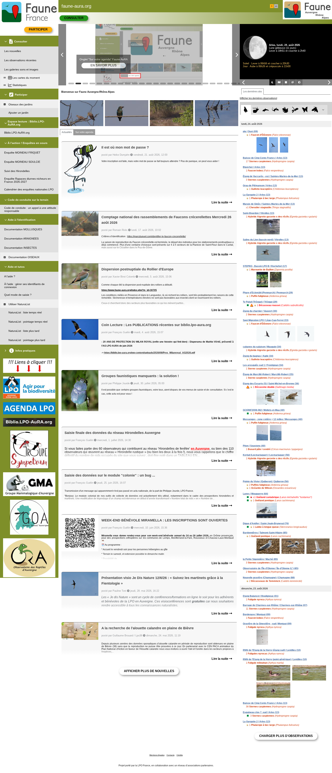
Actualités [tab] (67, 132)
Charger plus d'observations (286, 735)
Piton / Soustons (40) (254, 445)
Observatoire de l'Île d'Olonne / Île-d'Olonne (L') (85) (270, 568)
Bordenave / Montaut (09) (256, 614)
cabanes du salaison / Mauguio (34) (262, 346)
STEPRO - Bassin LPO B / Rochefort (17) (265, 266)
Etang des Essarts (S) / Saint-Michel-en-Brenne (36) (271, 383)
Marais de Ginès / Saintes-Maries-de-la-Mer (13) (269, 204)
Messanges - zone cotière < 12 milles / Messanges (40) (272, 419)
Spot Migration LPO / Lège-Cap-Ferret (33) (265, 320)
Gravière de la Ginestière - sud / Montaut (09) (267, 623)
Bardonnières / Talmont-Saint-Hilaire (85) (265, 532)
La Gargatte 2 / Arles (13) (256, 194)
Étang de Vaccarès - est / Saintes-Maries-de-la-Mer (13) (273, 176)
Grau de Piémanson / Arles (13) (260, 185)
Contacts (170, 755)
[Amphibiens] (285, 110)
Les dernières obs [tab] (252, 91)
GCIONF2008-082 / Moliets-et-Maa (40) (264, 410)
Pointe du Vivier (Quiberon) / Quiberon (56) (266, 481)
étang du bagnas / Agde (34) (258, 356)
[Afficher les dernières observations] (258, 98)
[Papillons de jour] (305, 110)
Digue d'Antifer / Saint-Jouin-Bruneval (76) (266, 523)
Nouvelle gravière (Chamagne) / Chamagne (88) (269, 577)
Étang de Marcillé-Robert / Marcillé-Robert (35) (268, 374)
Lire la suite (220, 202)
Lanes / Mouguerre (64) (255, 493)
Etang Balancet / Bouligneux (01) (260, 596)
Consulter (74, 18)
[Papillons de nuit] (315, 110)
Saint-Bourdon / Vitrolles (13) (258, 213)
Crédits (180, 755)
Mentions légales (156, 755)
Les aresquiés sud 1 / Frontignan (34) (263, 365)
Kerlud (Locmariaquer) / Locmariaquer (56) (266, 455)
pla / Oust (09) (250, 131)
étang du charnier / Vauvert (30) (260, 311)
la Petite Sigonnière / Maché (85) (260, 559)
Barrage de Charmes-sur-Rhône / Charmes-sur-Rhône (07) (275, 605)
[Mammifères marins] (266, 110)
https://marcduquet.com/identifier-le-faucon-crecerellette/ (156, 236)
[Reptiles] (275, 110)
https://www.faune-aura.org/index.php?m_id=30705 (129, 290)
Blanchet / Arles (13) (254, 167)
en (276, 6)
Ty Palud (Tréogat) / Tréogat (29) (260, 302)
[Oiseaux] (246, 110)
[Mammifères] (256, 110)
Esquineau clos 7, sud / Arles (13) (261, 712)
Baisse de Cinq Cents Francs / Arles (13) (265, 158)
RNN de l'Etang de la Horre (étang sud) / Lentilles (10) (272, 650)
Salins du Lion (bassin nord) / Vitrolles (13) (266, 239)
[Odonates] (295, 110)
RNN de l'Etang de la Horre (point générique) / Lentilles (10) (275, 659)
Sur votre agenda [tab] (84, 132)
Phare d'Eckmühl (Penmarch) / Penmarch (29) (268, 292)
